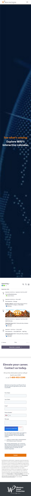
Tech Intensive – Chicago (11, 301)
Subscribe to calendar (14, 347)
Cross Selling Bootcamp (11, 294)
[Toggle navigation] (27, 2)
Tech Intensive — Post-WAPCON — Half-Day (16, 331)
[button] (11, 285)
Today (15, 342)
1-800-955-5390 (17, 377)
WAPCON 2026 (8, 321)
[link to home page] (9, 2)
